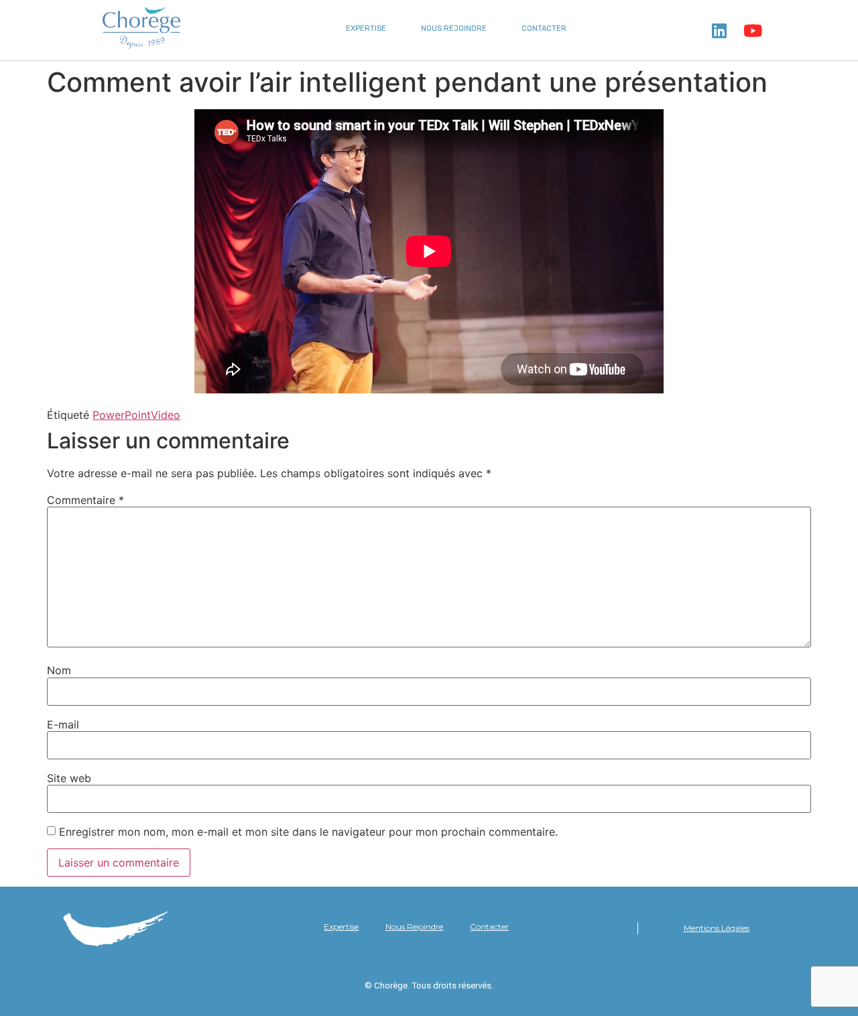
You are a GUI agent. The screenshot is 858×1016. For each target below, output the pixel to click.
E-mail (63, 724)
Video (165, 415)
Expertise (366, 28)
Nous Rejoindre (454, 28)
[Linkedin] (719, 30)
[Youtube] (753, 30)
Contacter (544, 28)
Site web (69, 778)
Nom (59, 670)
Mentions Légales (716, 928)
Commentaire (85, 500)
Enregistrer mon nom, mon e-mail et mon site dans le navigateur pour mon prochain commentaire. (308, 831)
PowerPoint (122, 415)
